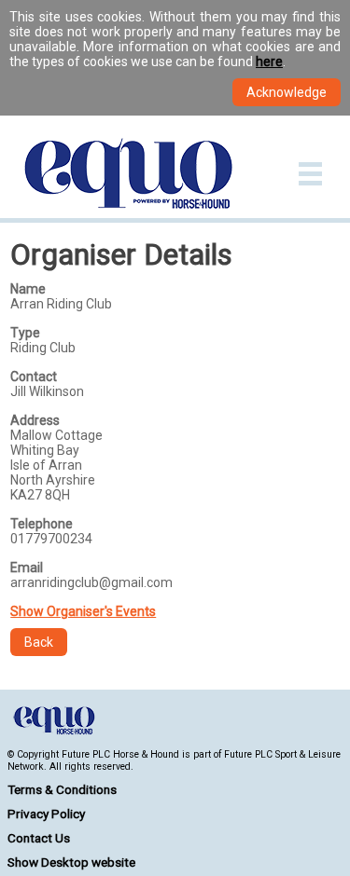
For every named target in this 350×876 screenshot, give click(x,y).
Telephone (41, 523)
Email (26, 567)
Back (38, 642)
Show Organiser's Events (83, 611)
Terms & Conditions (62, 789)
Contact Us (38, 837)
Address (35, 420)
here (269, 61)
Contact (33, 376)
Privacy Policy (46, 813)
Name (28, 288)
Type (25, 332)
